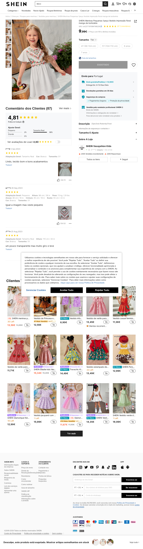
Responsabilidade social (11, 474)
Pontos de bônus (45, 476)
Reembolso (25, 476)
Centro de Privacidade (12, 533)
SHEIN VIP (25, 491)
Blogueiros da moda (9, 479)
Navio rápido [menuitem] (38, 11)
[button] (129, 4)
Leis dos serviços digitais (10, 487)
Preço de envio (27, 468)
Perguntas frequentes (43, 480)
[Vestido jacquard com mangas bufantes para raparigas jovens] (45, 398)
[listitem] (18, 308)
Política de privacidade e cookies (36, 533)
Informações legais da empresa (11, 466)
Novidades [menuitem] (26, 11)
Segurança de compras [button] (95, 97)
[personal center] (113, 4)
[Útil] (58, 180)
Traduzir (9, 165)
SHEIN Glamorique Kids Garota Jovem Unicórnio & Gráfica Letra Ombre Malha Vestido (18, 418)
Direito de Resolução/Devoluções (30, 472)
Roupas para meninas (28, 16)
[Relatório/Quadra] (70, 180)
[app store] (122, 469)
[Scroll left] (132, 10)
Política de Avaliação (15, 122)
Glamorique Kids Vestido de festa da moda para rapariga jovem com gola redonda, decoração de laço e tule (72, 418)
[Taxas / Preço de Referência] (88, 32)
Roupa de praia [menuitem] (71, 11)
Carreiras (7, 483)
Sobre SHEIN (9, 470)
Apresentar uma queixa (10, 492)
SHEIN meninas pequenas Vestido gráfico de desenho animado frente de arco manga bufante (19, 318)
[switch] (57, 142)
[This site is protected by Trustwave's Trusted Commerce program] (75, 531)
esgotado (103, 64)
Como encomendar (26, 480)
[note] (97, 326)
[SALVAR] (133, 65)
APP (122, 462)
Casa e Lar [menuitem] (84, 11)
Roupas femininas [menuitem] (54, 11)
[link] (118, 3)
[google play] (128, 469)
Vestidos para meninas (47, 16)
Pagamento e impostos (44, 472)
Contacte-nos (44, 468)
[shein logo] (16, 4)
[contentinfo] (107, 523)
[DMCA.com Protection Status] (81, 531)
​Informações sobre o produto (28, 500)
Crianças (14, 16)
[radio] (88, 46)
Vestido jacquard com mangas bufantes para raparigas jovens (45, 415)
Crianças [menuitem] (96, 11)
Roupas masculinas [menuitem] (110, 11)
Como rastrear (26, 484)
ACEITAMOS (78, 517)
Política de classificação (26, 495)
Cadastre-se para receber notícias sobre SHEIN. (96, 475)
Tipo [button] (92, 40)
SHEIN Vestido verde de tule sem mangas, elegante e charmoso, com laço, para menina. (124, 415)
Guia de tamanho (27, 488)
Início (8, 16)
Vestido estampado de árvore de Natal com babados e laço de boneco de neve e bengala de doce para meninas (97, 367)
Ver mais (71, 433)
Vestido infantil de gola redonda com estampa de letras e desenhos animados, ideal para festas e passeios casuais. (72, 318)
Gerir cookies (57, 533)
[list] (95, 467)
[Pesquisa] (105, 4)
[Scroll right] (135, 10)
